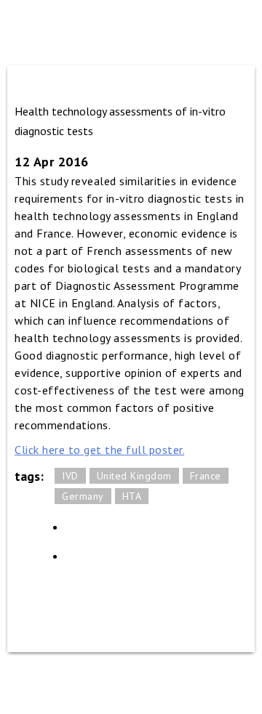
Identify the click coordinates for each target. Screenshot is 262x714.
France (205, 475)
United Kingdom (134, 475)
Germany (83, 496)
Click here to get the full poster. (99, 449)
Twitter (80, 560)
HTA (132, 496)
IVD (70, 475)
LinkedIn (80, 531)
